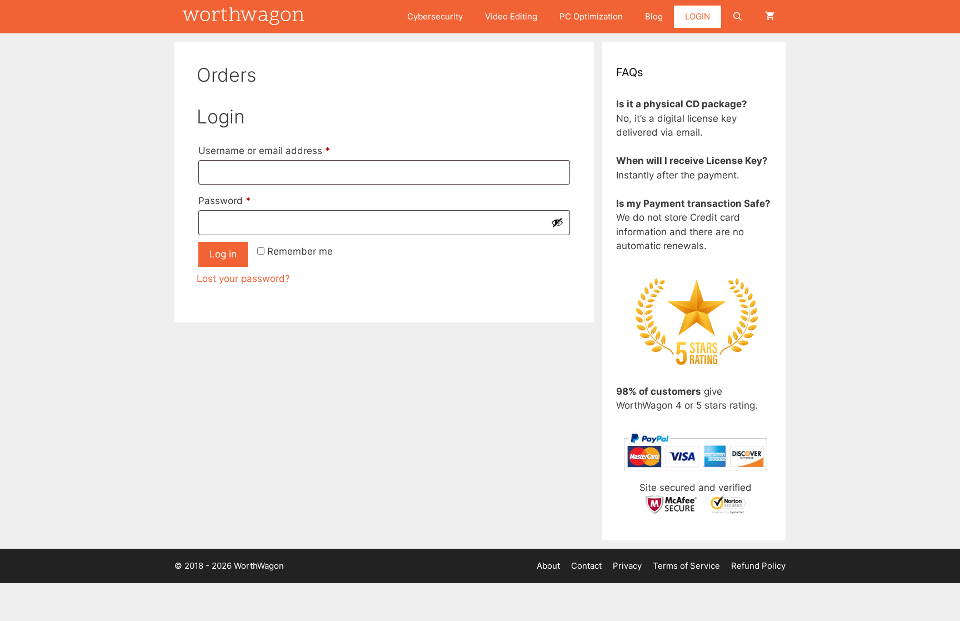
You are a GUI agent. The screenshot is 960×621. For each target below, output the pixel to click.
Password (244, 200)
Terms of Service (686, 565)
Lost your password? (243, 278)
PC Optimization (591, 16)
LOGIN (697, 16)
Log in (223, 254)
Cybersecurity (435, 16)
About (548, 565)
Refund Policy (758, 565)
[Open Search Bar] (737, 17)
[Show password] (557, 222)
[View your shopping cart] (770, 17)
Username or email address (284, 150)
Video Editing (511, 16)
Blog (654, 16)
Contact (586, 565)
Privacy (627, 565)
